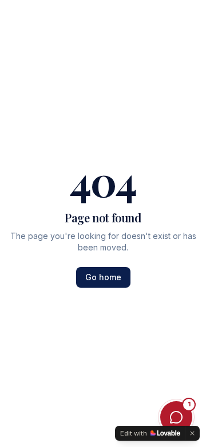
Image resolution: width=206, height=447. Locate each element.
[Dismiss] (192, 433)
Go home (103, 277)
